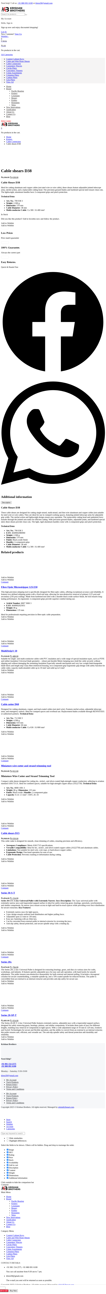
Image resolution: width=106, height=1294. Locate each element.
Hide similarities (15, 1138)
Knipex (14, 93)
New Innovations (13, 107)
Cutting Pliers (11, 77)
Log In (4, 32)
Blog (8, 116)
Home (8, 86)
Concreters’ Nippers (14, 70)
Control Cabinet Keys (15, 59)
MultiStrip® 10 (9, 651)
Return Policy (11, 1084)
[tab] (6, 502)
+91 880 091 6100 (25, 3)
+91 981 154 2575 (8, 1064)
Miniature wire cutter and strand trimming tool (26, 765)
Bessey (14, 98)
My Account (11, 1080)
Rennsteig (15, 103)
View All (10, 82)
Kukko (14, 100)
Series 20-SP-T (9, 1015)
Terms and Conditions (15, 1089)
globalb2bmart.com (66, 1107)
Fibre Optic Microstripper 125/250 (19, 587)
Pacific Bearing (17, 91)
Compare (5, 582)
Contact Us (10, 114)
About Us (10, 112)
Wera (13, 105)
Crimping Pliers (12, 75)
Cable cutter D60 (10, 704)
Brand (8, 89)
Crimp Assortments (14, 73)
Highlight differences (17, 1141)
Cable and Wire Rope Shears (18, 61)
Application (11, 109)
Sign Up (18, 34)
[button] (7, 223)
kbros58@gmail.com (43, 3)
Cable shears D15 (10, 833)
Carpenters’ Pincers (14, 66)
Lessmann (15, 96)
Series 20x (6, 962)
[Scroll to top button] (101, 1282)
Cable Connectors (13, 64)
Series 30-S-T (8, 893)
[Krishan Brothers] (13, 12)
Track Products (12, 1082)
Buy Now (13, 1291)
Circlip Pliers (11, 68)
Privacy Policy (12, 1087)
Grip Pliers (10, 80)
